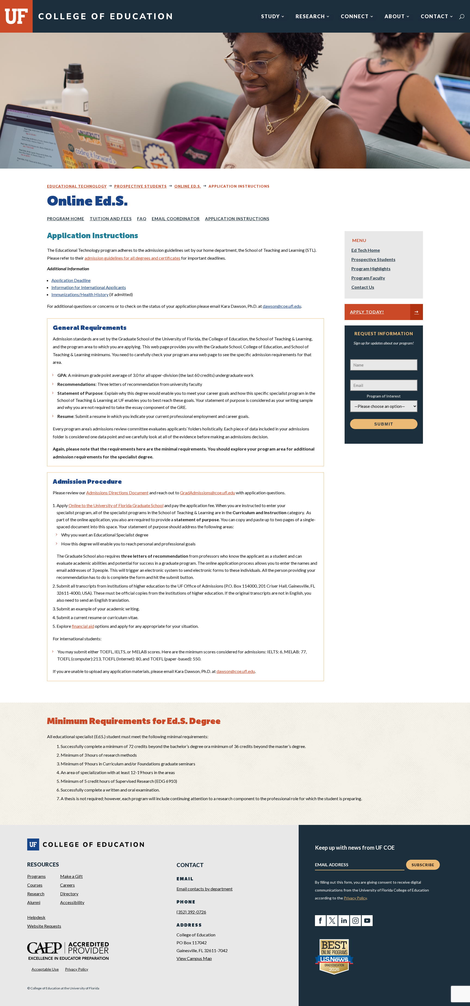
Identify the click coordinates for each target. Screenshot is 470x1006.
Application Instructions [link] (237, 218)
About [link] (395, 16)
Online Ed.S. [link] (187, 186)
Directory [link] (69, 893)
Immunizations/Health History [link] (80, 294)
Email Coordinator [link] (176, 218)
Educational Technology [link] (77, 186)
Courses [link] (34, 884)
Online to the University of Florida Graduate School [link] (116, 505)
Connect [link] (355, 16)
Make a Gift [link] (71, 876)
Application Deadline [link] (71, 280)
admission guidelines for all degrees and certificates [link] (132, 257)
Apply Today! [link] (367, 311)
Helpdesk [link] (36, 917)
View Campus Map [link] (194, 958)
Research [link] (310, 16)
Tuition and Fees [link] (111, 218)
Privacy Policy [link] (76, 969)
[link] (105, 19)
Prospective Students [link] (140, 186)
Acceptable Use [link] (45, 969)
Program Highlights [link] (371, 269)
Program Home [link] (65, 218)
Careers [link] (67, 884)
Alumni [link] (33, 902)
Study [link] (270, 16)
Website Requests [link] (44, 926)
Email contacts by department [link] (205, 888)
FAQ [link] (141, 218)
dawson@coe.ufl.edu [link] (282, 306)
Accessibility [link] (72, 902)
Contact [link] (435, 16)
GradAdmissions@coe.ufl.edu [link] (207, 492)
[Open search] (461, 16)
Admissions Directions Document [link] (117, 492)
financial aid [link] (83, 626)
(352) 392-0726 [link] (191, 911)
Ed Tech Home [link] (365, 250)
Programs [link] (36, 876)
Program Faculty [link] (368, 278)
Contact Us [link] (362, 287)
